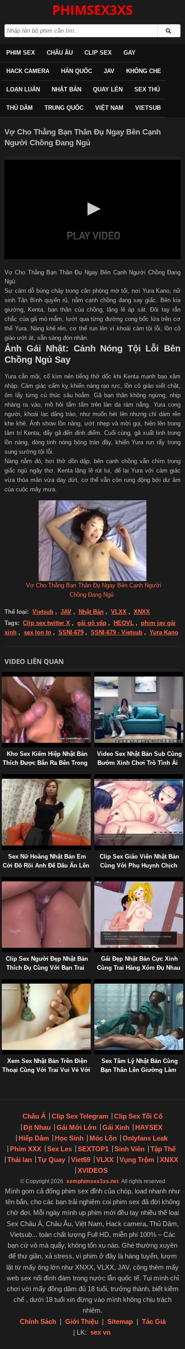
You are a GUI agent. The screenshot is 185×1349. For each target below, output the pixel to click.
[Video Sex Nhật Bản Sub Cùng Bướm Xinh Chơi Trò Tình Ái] (96, 676)
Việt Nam (109, 107)
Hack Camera (27, 71)
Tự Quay (51, 1159)
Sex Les (59, 1149)
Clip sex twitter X (46, 623)
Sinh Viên (130, 1149)
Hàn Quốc (76, 71)
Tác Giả (154, 1321)
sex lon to (37, 632)
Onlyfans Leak (145, 1138)
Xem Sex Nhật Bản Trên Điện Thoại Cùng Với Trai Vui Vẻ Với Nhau (46, 1070)
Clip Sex (98, 52)
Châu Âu (60, 52)
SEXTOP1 (93, 1149)
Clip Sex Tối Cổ (138, 1116)
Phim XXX (25, 1149)
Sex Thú (147, 89)
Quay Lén (108, 89)
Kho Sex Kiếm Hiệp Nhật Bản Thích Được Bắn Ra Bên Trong (45, 758)
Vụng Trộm (136, 1159)
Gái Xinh (115, 1127)
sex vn (100, 1332)
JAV (109, 71)
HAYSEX (149, 1127)
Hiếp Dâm (33, 1138)
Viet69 (80, 1159)
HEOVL (124, 623)
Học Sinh (69, 1138)
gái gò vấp (91, 623)
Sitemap (120, 1321)
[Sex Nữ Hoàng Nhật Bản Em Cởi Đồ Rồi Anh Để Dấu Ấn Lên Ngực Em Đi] (3, 778)
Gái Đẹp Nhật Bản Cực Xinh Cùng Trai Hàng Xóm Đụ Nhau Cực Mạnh (139, 967)
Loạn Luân (23, 89)
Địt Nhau (37, 1127)
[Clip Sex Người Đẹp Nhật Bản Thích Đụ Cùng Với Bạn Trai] (3, 881)
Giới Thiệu (81, 1321)
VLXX (119, 611)
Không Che (143, 71)
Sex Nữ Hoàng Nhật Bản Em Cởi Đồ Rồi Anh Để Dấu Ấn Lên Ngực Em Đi (46, 865)
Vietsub (148, 107)
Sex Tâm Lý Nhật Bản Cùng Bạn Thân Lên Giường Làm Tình (139, 1070)
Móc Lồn (103, 1138)
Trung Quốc (64, 107)
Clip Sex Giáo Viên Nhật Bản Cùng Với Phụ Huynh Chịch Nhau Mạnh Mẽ (139, 865)
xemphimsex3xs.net (92, 1181)
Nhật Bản (66, 89)
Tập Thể (163, 1149)
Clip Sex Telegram (80, 1116)
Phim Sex (20, 52)
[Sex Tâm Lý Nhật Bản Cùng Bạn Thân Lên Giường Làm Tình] (96, 983)
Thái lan (19, 1159)
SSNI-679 (71, 632)
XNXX (142, 611)
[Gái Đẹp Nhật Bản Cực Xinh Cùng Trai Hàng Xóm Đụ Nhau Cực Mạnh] (96, 881)
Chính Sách (38, 1321)
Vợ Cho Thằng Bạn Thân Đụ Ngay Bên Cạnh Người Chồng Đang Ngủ (93, 590)
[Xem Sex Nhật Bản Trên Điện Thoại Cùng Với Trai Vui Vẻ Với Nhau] (3, 983)
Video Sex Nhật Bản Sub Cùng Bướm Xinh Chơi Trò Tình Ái (139, 758)
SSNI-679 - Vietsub (116, 632)
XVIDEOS (93, 1170)
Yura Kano (164, 632)
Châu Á (34, 1116)
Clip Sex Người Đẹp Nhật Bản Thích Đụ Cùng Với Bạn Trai (47, 963)
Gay (129, 52)
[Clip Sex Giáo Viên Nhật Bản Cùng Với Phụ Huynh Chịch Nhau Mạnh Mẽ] (96, 778)
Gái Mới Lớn (77, 1127)
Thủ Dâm (19, 107)
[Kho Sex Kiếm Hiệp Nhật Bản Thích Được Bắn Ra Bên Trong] (3, 676)
